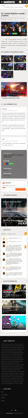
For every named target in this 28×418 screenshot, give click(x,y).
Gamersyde (9, 413)
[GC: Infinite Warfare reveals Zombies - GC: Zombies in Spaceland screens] (7, 58)
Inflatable (4, 109)
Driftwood (8, 267)
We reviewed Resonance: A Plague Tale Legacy (13, 307)
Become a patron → (20, 189)
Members (3, 234)
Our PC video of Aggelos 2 (10, 324)
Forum (2, 400)
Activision (6, 170)
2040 (3, 139)
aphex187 (8, 241)
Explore (3, 398)
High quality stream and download (17, 94)
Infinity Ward (7, 175)
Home (3, 5)
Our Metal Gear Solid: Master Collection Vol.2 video (11, 291)
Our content (4, 395)
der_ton (7, 238)
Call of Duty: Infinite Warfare (14, 156)
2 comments (9, 19)
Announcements (11, 234)
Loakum (7, 245)
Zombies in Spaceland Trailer (10, 98)
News (2, 392)
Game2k (4, 18)
